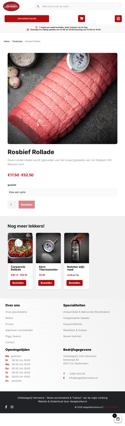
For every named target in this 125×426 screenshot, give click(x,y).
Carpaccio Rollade (18, 268)
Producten (17, 41)
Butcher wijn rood (75, 268)
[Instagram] (12, 407)
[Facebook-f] (6, 407)
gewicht (12, 185)
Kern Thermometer (48, 268)
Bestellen (26, 204)
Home (6, 41)
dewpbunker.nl (78, 401)
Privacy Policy (111, 407)
